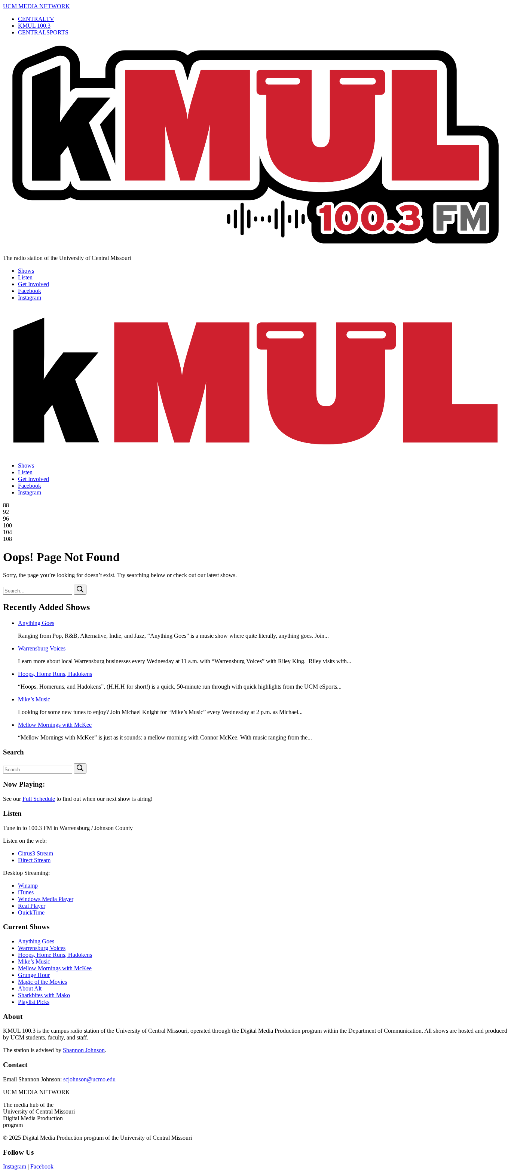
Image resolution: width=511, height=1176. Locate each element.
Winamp (28, 885)
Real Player (31, 906)
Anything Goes (36, 623)
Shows (26, 270)
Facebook (29, 291)
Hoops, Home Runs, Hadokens (55, 674)
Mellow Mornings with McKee (55, 725)
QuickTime (31, 912)
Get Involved (33, 284)
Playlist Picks (33, 1002)
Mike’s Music (34, 699)
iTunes (26, 892)
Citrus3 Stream (35, 853)
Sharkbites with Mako (44, 995)
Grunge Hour (34, 975)
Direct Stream (34, 860)
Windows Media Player (45, 899)
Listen (25, 277)
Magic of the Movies (42, 982)
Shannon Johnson (84, 1050)
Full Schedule (38, 799)
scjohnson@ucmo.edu (89, 1079)
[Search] (80, 590)
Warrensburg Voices (41, 648)
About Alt (30, 988)
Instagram (29, 297)
